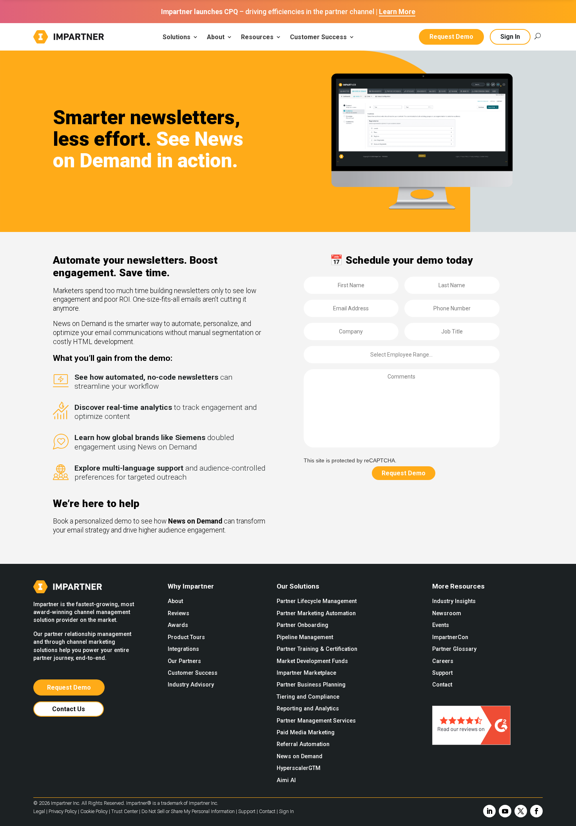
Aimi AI (286, 780)
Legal (39, 811)
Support (442, 673)
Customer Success (192, 673)
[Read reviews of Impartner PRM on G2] (471, 742)
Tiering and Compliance (308, 697)
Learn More (397, 12)
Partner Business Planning (311, 684)
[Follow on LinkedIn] (489, 811)
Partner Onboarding (302, 625)
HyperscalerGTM (299, 768)
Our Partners (184, 661)
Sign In (510, 36)
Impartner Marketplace (306, 673)
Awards (178, 625)
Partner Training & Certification (317, 649)
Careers (442, 661)
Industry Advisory (191, 684)
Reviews (178, 613)
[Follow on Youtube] (505, 811)
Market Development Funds (312, 661)
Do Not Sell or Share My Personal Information (188, 811)
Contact (442, 684)
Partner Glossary (454, 649)
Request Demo (451, 36)
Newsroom (446, 613)
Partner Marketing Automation (316, 613)
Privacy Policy (63, 811)
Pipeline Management (305, 637)
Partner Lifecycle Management (317, 601)
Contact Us (68, 709)
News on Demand (299, 756)
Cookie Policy (94, 811)
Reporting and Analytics (308, 708)
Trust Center (124, 811)
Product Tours (186, 637)
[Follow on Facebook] (536, 811)
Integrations (183, 649)
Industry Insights (454, 601)
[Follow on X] (520, 811)
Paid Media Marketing (306, 732)
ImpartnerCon (450, 637)
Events (440, 625)
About (175, 601)
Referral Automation (303, 744)
